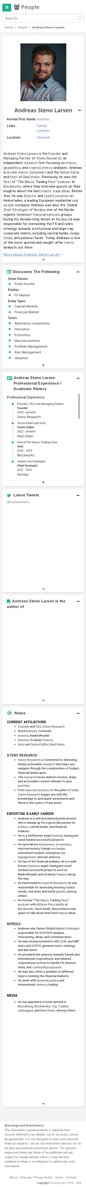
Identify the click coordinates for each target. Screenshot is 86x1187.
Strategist (73, 928)
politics (23, 827)
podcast (64, 182)
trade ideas (61, 191)
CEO (38, 726)
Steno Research (48, 158)
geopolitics (11, 168)
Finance (47, 740)
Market (60, 928)
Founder (54, 153)
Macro (30, 182)
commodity (40, 967)
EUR (63, 941)
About (13, 1177)
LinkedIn (43, 130)
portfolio (24, 785)
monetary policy (47, 980)
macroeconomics (37, 790)
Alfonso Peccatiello (50, 904)
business (48, 844)
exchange (58, 848)
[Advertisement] (43, 1058)
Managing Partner (17, 158)
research (31, 163)
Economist (61, 196)
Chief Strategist (15, 210)
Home (9, 27)
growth (61, 891)
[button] (43, 149)
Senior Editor (70, 172)
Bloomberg (25, 1006)
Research (59, 883)
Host (13, 177)
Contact (71, 1177)
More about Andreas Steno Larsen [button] (31, 254)
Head (45, 883)
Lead (48, 196)
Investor (31, 731)
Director (30, 196)
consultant (37, 172)
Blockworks (12, 186)
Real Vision (31, 177)
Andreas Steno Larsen (20, 153)
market (39, 802)
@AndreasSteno (18, 502)
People (22, 27)
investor (57, 835)
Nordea (39, 210)
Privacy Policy (43, 1177)
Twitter (42, 126)
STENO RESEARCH (22, 755)
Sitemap (25, 1177)
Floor (52, 182)
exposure (54, 967)
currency (41, 984)
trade (75, 790)
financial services (46, 214)
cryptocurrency (41, 168)
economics (63, 844)
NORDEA (14, 924)
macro (71, 163)
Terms (59, 1177)
